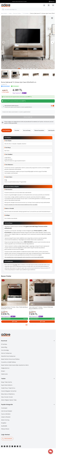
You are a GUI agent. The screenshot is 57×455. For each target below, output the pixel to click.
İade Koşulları (51, 130)
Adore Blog (4, 346)
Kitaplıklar (3, 422)
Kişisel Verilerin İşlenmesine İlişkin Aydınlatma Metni (15, 364)
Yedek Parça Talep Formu (8, 387)
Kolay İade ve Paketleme (8, 393)
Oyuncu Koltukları (5, 413)
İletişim (3, 370)
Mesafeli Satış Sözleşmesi (8, 355)
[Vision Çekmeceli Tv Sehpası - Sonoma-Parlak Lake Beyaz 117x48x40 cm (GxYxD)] (42, 292)
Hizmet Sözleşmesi (6, 352)
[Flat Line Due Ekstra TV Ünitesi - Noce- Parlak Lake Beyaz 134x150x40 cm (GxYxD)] (14, 292)
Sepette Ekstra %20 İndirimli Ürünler (19, 1)
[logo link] (5, 5)
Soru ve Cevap (26, 130)
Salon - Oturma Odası (15, 13)
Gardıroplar (4, 407)
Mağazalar (52, 1)
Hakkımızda (4, 373)
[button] (19, 68)
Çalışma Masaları (5, 416)
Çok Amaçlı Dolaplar (6, 410)
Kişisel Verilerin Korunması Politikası (10, 358)
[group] (28, 42)
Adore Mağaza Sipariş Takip (8, 399)
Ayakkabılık (4, 425)
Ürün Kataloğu (5, 349)
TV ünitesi (15, 264)
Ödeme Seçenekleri (39, 130)
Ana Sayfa (4, 13)
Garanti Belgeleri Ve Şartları (8, 390)
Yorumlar (16, 130)
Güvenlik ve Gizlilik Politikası (8, 361)
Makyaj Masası (5, 428)
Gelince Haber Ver (28, 117)
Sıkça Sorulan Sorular (7, 396)
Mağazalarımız (5, 367)
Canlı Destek (18, 243)
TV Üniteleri (25, 13)
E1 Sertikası (4, 343)
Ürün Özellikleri (6, 130)
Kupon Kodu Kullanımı (6, 384)
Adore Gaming (5, 419)
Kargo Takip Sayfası (6, 381)
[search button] (3, 9)
